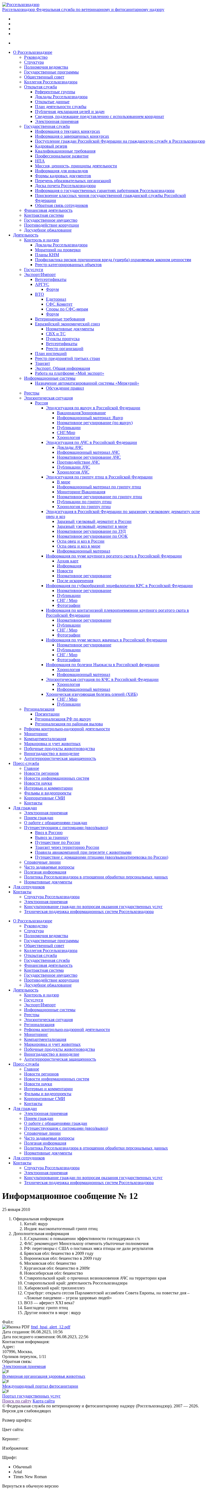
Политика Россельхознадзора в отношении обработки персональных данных (96, 877)
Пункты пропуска (63, 338)
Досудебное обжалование (48, 230)
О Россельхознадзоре (32, 52)
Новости (65, 570)
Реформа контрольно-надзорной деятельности (67, 728)
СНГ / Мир (67, 600)
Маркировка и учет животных (52, 743)
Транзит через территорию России (67, 847)
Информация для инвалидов (61, 170)
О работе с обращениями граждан (55, 822)
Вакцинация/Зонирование (81, 412)
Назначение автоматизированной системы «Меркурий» (87, 383)
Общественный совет (44, 77)
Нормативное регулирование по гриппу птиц (99, 496)
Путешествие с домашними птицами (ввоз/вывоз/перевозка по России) (101, 857)
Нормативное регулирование (84, 575)
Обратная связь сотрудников (61, 205)
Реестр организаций (64, 348)
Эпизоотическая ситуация (48, 398)
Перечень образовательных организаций (73, 180)
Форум (52, 289)
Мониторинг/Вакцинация (81, 491)
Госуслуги (33, 269)
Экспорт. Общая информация (62, 368)
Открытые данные (52, 101)
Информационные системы (49, 378)
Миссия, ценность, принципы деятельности (76, 166)
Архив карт (67, 561)
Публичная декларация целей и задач (69, 111)
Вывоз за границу (51, 837)
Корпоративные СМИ (44, 798)
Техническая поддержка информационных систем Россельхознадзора (89, 911)
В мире (63, 482)
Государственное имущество (50, 220)
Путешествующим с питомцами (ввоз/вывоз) (66, 827)
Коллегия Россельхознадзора (50, 82)
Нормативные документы (70, 328)
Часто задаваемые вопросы (49, 867)
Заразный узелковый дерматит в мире (92, 526)
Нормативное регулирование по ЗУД (91, 531)
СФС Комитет (59, 304)
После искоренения (75, 580)
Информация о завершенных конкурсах (72, 136)
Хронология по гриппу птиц (84, 506)
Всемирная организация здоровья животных (43, 1376)
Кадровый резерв (51, 146)
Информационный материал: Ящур (90, 417)
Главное (31, 768)
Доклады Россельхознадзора (61, 96)
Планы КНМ (47, 254)
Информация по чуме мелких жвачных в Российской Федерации (106, 640)
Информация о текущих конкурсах (67, 131)
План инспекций (51, 353)
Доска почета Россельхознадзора (65, 185)
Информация (69, 566)
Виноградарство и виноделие (51, 753)
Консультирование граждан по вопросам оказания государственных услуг (93, 906)
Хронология (68, 437)
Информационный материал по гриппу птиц (99, 486)
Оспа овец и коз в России (80, 541)
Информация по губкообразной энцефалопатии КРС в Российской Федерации (119, 585)
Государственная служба (47, 126)
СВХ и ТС (56, 333)
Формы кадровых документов (63, 175)
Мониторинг (36, 733)
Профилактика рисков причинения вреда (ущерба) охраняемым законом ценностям (113, 259)
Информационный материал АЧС (88, 452)
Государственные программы (51, 72)
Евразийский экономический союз (67, 324)
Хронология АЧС (73, 472)
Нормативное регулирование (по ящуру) (95, 422)
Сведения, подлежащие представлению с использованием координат (99, 116)
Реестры (31, 393)
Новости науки (38, 783)
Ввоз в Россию (49, 832)
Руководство (36, 57)
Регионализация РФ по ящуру (63, 719)
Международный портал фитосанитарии (40, 1386)
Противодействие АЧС (78, 462)
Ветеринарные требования (60, 319)
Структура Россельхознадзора (52, 896)
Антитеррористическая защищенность (60, 758)
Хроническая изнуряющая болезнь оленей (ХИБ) (92, 694)
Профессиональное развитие (62, 156)
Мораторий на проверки (58, 249)
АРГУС (42, 284)
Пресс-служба (26, 763)
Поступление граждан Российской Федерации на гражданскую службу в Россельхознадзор (120, 141)
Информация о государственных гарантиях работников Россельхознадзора (104, 190)
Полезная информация (45, 872)
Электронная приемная (56, 121)
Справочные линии (42, 862)
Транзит (42, 363)
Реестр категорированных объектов (68, 264)
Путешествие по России (57, 842)
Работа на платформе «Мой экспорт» (69, 373)
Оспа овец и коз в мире (78, 546)
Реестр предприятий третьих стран (67, 358)
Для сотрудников (29, 886)
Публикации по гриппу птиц (84, 501)
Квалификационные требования (65, 151)
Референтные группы (55, 91)
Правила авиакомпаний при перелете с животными (83, 852)
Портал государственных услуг (31, 1396)
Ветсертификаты (50, 279)
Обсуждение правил (65, 388)
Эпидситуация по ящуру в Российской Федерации (93, 407)
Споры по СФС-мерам (67, 309)
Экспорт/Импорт (40, 274)
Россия (41, 403)
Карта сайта (44, 1401)
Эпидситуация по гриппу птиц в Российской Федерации (99, 477)
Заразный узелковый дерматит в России (94, 521)
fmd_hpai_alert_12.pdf (50, 1327)
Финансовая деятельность (48, 210)
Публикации (69, 427)
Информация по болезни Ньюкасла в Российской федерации (102, 664)
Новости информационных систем (56, 778)
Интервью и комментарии (48, 788)
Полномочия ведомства (46, 67)
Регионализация (39, 709)
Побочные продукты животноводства (59, 748)
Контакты (33, 803)
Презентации (47, 714)
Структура (34, 62)
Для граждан (25, 807)
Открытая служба (40, 86)
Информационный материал (83, 551)
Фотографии (68, 605)
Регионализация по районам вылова (69, 724)
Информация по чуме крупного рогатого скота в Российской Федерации (114, 556)
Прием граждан (38, 817)
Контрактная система (44, 215)
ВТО (39, 294)
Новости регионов (41, 773)
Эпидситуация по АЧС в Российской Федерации (91, 442)
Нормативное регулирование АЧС (89, 457)
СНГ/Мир (66, 432)
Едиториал (56, 299)
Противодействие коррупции (51, 225)
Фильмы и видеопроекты (47, 793)
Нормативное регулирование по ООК (92, 536)
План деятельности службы (60, 106)
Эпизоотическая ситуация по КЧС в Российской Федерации (102, 679)
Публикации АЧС (73, 467)
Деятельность (25, 235)
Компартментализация (45, 738)
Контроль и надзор (41, 240)
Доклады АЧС (70, 447)
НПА (40, 161)
